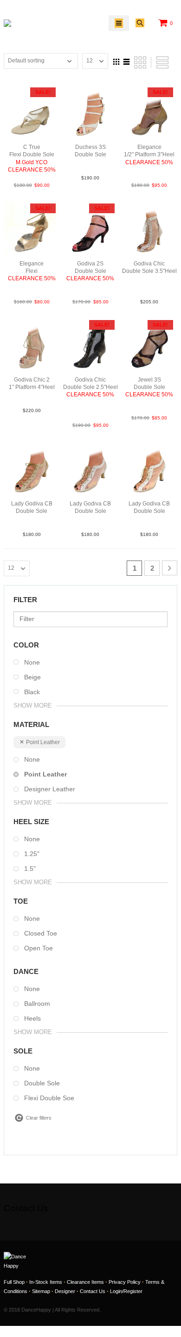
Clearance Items (85, 1282)
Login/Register (126, 1291)
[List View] (127, 60)
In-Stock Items (45, 1282)
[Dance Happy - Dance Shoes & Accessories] (25, 23)
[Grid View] (116, 60)
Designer (65, 1291)
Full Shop (14, 1282)
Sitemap (41, 1291)
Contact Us (92, 1291)
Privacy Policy (125, 1282)
